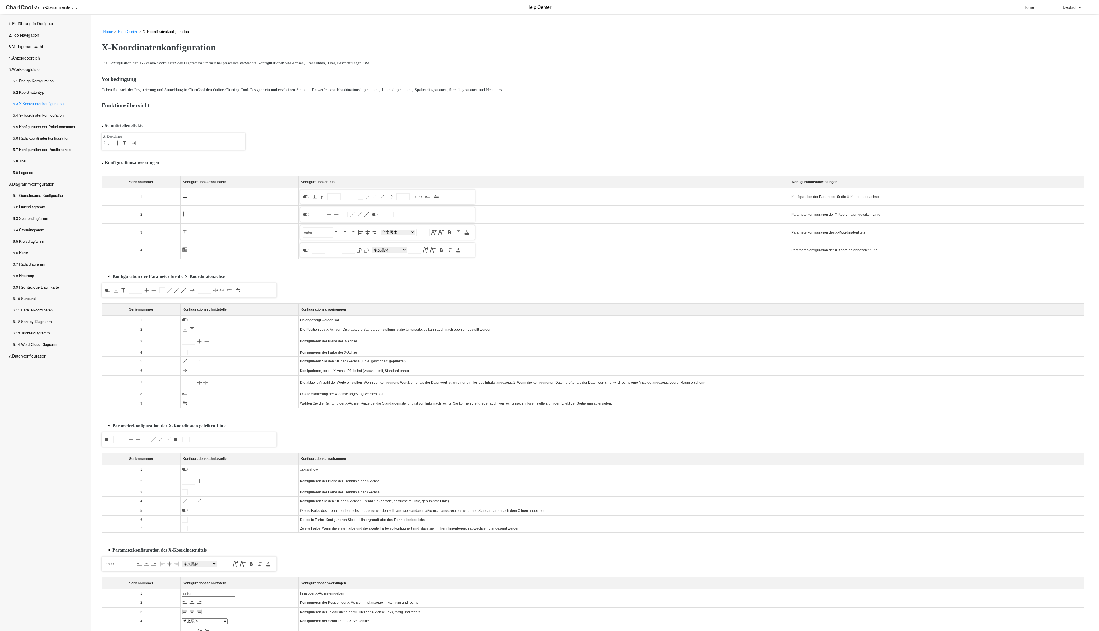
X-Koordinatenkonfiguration (41, 103)
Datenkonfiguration (29, 356)
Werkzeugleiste (26, 69)
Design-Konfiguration (36, 80)
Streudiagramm (31, 229)
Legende (26, 172)
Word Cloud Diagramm (39, 344)
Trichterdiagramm (35, 333)
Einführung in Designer (33, 23)
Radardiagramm (32, 264)
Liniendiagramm (32, 206)
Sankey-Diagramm (36, 321)
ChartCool (19, 7)
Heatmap (26, 275)
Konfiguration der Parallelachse (45, 149)
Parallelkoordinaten (37, 310)
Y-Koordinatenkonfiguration (41, 115)
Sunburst (28, 298)
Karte (23, 252)
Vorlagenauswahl (27, 46)
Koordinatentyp (31, 92)
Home (1028, 7)
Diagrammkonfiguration (33, 184)
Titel (22, 161)
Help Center (127, 32)
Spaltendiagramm (33, 218)
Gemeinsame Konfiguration (41, 195)
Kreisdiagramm (31, 241)
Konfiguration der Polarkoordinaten (47, 126)
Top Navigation (25, 35)
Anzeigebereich (26, 58)
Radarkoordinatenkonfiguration (44, 138)
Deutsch (1070, 7)
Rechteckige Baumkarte (39, 287)
